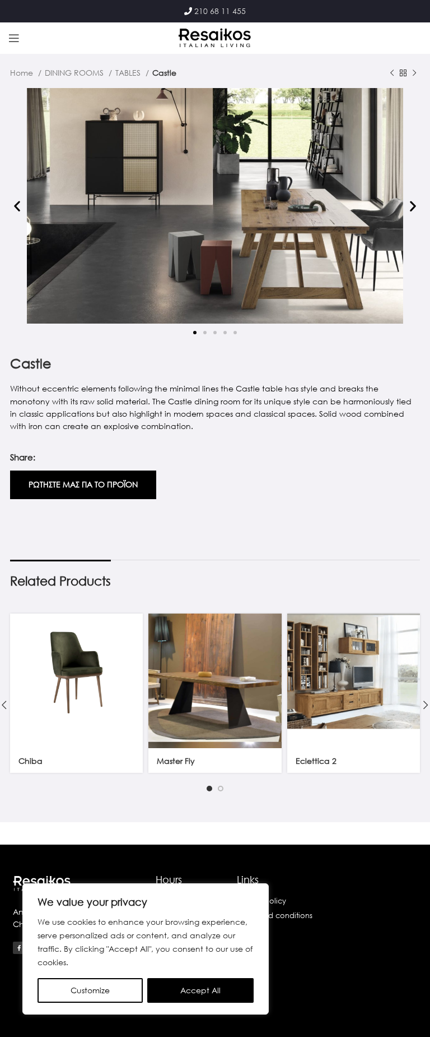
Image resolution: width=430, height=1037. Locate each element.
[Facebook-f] (19, 948)
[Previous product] (392, 73)
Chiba (30, 760)
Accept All (200, 990)
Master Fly (176, 760)
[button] (17, 206)
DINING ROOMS (75, 72)
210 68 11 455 (220, 11)
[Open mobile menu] (14, 38)
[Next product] (414, 73)
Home (22, 72)
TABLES (129, 72)
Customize (90, 990)
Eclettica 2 (316, 760)
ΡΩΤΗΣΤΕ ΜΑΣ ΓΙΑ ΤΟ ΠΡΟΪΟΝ (83, 484)
